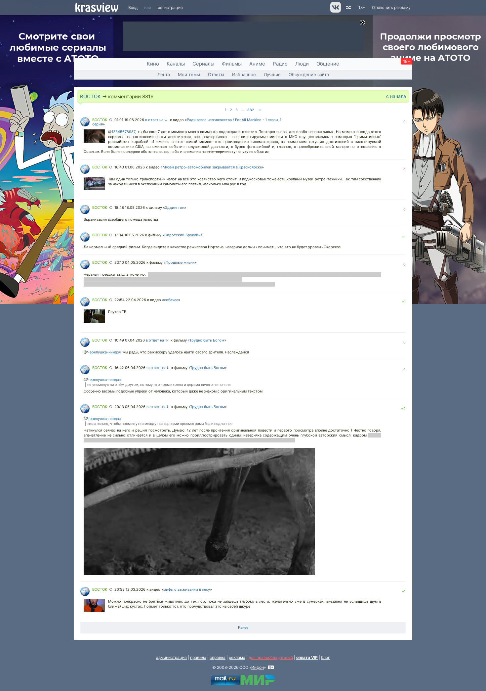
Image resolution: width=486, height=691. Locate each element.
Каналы (176, 64)
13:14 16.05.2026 (129, 235)
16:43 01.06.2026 (129, 167)
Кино (153, 64)
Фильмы (232, 64)
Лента (163, 74)
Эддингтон (174, 207)
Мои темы (189, 74)
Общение (327, 64)
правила (198, 657)
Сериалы (203, 64)
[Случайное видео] (348, 7)
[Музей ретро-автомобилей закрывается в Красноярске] (94, 184)
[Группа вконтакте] (335, 11)
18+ (361, 7)
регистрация (170, 7)
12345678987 (123, 131)
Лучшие (272, 74)
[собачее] (94, 316)
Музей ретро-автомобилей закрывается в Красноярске (212, 167)
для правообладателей (271, 657)
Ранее (243, 627)
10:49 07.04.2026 (129, 340)
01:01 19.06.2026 (129, 119)
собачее (171, 300)
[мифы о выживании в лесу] (94, 606)
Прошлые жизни (180, 262)
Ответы (216, 74)
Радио (280, 64)
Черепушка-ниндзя (104, 352)
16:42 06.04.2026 (129, 367)
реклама (237, 657)
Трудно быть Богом (206, 340)
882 (250, 110)
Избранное (244, 74)
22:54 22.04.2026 (130, 300)
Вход (133, 7)
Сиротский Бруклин (182, 235)
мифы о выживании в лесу (186, 589)
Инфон (257, 667)
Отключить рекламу (391, 7)
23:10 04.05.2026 (129, 262)
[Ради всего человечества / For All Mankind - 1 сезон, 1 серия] (94, 136)
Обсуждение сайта (309, 74)
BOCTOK (90, 96)
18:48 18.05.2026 (129, 207)
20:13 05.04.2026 (129, 406)
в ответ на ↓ (156, 119)
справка (217, 657)
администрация (171, 657)
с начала (396, 96)
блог (325, 657)
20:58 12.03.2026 (129, 589)
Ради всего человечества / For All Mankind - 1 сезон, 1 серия (186, 121)
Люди (302, 64)
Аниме (257, 64)
